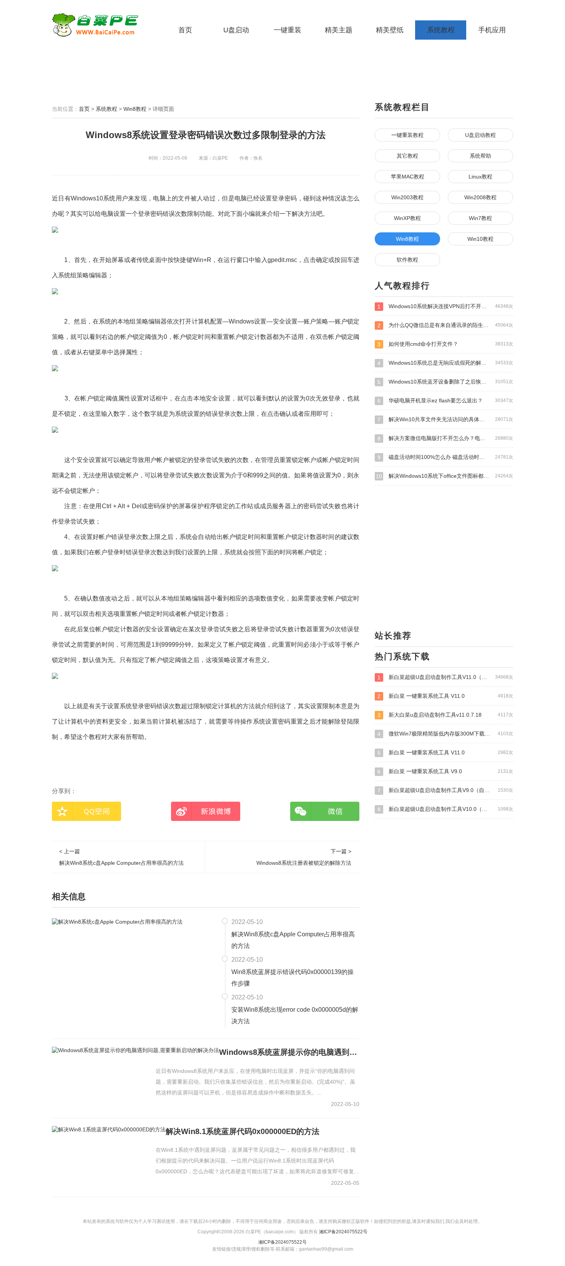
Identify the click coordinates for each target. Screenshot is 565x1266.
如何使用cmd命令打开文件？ (445, 344)
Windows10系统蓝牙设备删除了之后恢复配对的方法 (445, 382)
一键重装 (287, 30)
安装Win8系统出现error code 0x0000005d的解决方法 (294, 1015)
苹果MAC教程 (407, 176)
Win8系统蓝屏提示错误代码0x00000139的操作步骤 (292, 978)
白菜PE (100, 25)
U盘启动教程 (480, 135)
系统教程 (441, 30)
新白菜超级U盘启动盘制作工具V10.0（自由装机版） (445, 809)
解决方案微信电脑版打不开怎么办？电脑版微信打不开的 (445, 438)
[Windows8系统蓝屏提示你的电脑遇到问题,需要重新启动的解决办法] (135, 1050)
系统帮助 (480, 156)
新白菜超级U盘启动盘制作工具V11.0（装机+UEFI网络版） (445, 677)
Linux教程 (480, 176)
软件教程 (407, 260)
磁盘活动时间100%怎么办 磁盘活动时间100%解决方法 (445, 457)
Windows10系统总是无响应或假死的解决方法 (445, 363)
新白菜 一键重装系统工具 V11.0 (445, 696)
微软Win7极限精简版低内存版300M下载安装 (445, 734)
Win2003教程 (407, 197)
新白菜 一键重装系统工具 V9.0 (445, 771)
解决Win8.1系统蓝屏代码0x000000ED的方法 (242, 1131)
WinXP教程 (407, 218)
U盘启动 (236, 30)
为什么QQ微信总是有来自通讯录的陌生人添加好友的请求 (445, 325)
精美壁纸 (390, 30)
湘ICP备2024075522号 (343, 1231)
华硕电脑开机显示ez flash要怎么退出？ (445, 400)
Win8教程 (134, 109)
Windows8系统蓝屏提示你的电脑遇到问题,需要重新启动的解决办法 (289, 1052)
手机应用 (492, 30)
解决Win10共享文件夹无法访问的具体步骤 (445, 419)
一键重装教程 (407, 135)
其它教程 (407, 156)
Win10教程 (480, 239)
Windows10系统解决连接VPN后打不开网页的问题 (445, 306)
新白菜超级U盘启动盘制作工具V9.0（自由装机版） (445, 790)
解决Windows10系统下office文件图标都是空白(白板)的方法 (444, 476)
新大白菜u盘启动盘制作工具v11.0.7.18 (445, 715)
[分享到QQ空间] (86, 811)
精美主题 (338, 30)
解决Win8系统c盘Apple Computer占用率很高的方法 (293, 940)
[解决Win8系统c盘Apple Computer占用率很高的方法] (117, 921)
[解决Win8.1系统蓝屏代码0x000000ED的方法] (109, 1129)
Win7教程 (480, 218)
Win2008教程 (480, 197)
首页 (185, 30)
